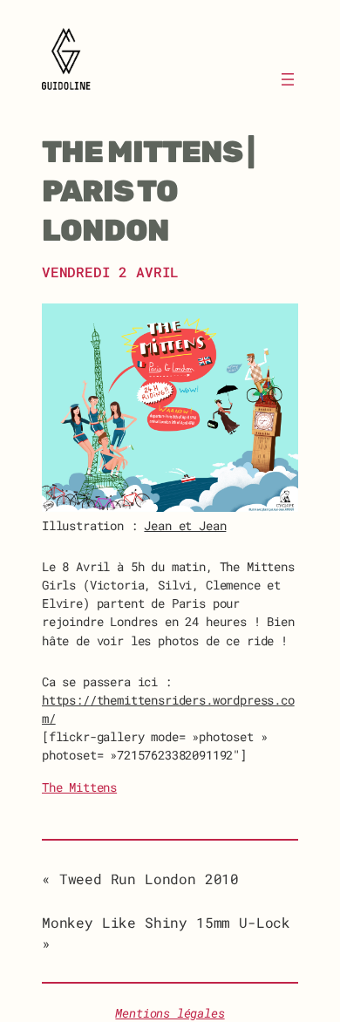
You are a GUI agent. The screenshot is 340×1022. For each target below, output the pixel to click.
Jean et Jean (185, 525)
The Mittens (79, 787)
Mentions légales (169, 1013)
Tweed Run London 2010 (149, 878)
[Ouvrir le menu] (287, 79)
